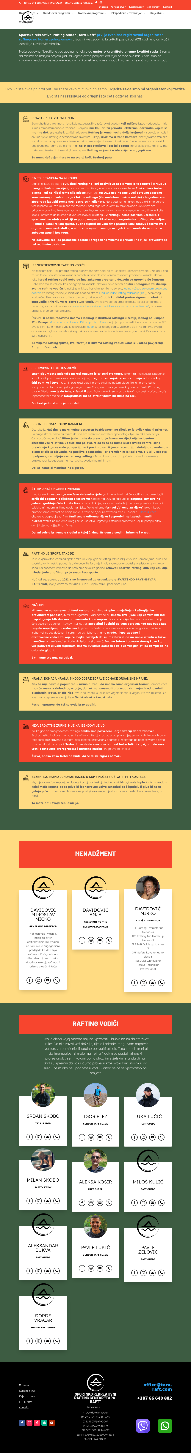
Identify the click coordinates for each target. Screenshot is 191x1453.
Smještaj (156, 13)
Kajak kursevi (137, 7)
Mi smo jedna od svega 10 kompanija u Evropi (78, 322)
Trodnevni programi (91, 13)
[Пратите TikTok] (37, 1423)
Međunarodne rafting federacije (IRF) (122, 293)
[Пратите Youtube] (52, 1423)
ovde (90, 326)
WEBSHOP (26, 22)
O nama (103, 7)
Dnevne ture (27, 13)
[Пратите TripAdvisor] (44, 1423)
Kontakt (167, 7)
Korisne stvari (118, 7)
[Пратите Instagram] (29, 1423)
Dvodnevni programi (56, 13)
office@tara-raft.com (157, 1386)
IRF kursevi (153, 7)
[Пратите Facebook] (22, 1423)
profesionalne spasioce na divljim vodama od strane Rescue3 (110, 306)
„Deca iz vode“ (148, 512)
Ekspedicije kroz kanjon (127, 13)
